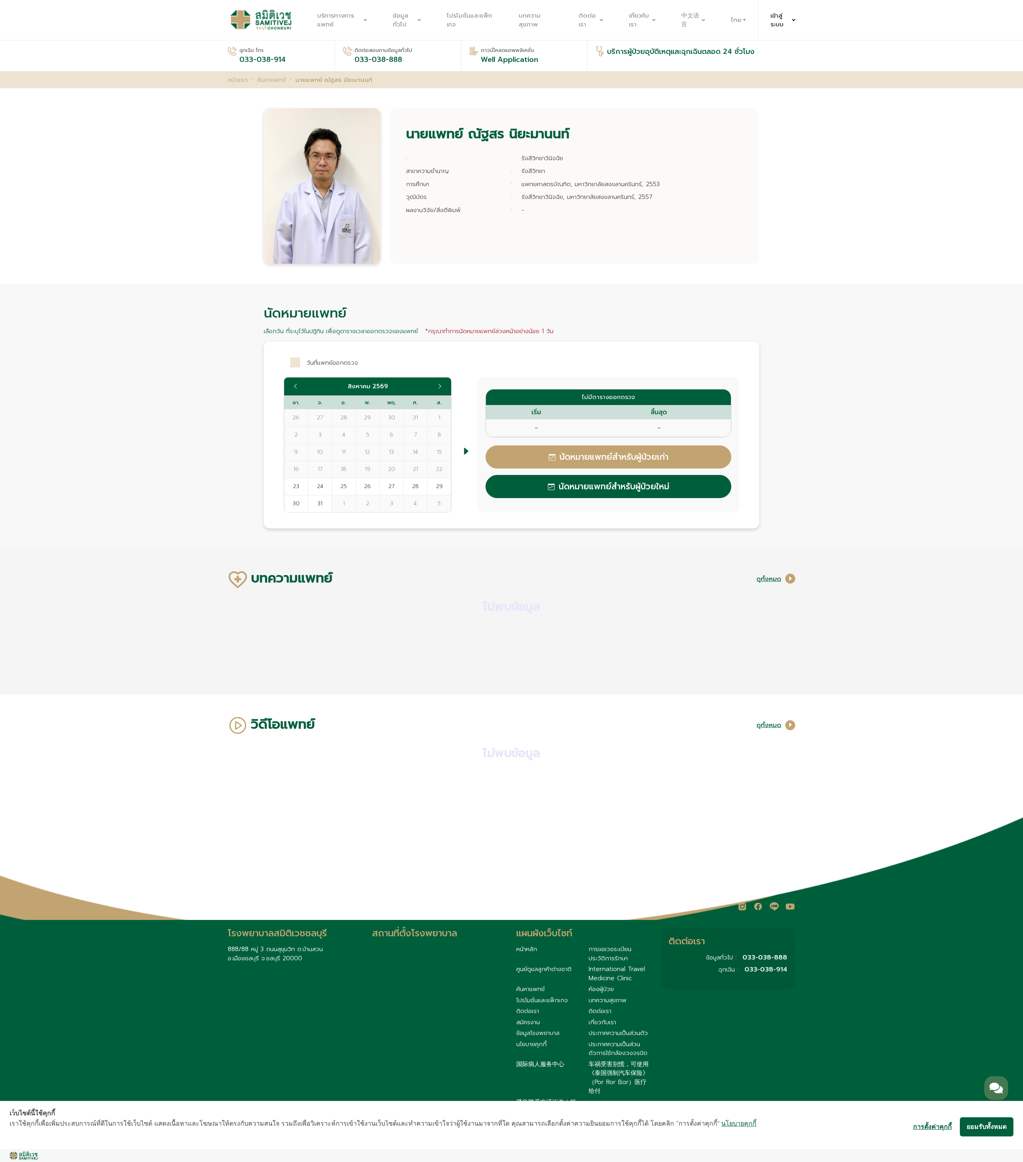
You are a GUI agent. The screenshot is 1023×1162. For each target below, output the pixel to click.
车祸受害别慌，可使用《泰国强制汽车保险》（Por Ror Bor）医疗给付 (619, 1078)
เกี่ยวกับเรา (639, 20)
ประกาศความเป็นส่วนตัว (618, 1033)
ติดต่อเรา (587, 20)
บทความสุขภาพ (530, 20)
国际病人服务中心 (540, 1064)
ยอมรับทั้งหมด (987, 1126)
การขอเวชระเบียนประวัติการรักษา (610, 954)
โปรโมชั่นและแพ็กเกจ (469, 20)
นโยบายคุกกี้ (531, 1044)
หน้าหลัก (526, 949)
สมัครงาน (528, 1022)
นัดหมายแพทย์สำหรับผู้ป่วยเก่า (614, 457)
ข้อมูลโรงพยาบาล (537, 1033)
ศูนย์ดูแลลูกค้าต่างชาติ (543, 969)
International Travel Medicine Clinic (617, 974)
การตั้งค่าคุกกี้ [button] (932, 1126)
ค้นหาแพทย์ (530, 989)
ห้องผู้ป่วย (601, 989)
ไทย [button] (736, 20)
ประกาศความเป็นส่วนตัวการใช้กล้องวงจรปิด (618, 1049)
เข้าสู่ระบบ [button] (777, 20)
